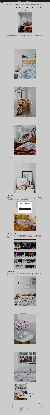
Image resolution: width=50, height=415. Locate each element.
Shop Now (25, 208)
